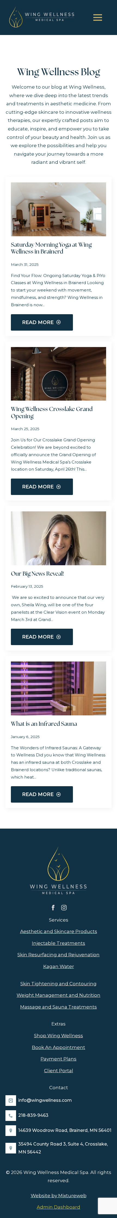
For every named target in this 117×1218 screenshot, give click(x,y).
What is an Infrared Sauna (44, 724)
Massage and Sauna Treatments (58, 1007)
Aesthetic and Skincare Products (58, 931)
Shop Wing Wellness (58, 1035)
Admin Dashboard (58, 1207)
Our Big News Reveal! (37, 574)
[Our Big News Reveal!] (58, 538)
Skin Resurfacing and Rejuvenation (58, 954)
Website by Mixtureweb (59, 1195)
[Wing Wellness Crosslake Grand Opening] (58, 374)
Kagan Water (58, 966)
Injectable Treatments (58, 943)
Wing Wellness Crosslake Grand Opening (52, 413)
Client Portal (58, 1070)
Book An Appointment (58, 1047)
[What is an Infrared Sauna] (58, 688)
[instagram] (64, 907)
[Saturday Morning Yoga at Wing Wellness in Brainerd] (58, 209)
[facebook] (53, 907)
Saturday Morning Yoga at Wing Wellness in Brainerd (51, 248)
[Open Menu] (97, 17)
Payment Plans (58, 1059)
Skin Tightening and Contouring (58, 983)
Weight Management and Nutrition (58, 995)
